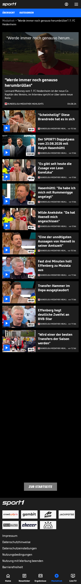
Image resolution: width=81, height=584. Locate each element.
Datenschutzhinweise (16, 542)
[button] (40, 53)
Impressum (9, 536)
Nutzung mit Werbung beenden (22, 561)
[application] (40, 53)
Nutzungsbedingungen (17, 554)
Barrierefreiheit (12, 567)
